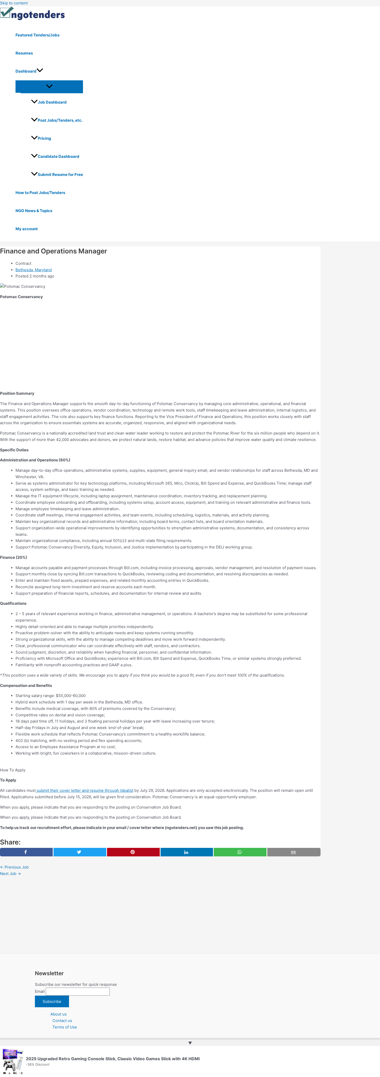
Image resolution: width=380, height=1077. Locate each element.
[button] (39, 71)
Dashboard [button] (26, 71)
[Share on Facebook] (26, 852)
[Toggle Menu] (49, 86)
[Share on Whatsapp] (240, 852)
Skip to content (14, 3)
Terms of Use (64, 1027)
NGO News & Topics (34, 210)
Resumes (24, 53)
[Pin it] (133, 852)
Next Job (10, 873)
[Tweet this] (80, 852)
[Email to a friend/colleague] (294, 852)
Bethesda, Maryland (34, 269)
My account (27, 228)
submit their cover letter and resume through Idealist (85, 790)
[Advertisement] (155, 340)
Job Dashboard (52, 102)
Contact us (62, 1020)
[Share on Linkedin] (187, 852)
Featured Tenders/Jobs (37, 35)
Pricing (44, 138)
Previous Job (14, 867)
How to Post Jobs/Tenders (40, 192)
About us (58, 1014)
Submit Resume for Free (60, 174)
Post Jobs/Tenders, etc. (60, 120)
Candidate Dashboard (58, 156)
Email (40, 991)
